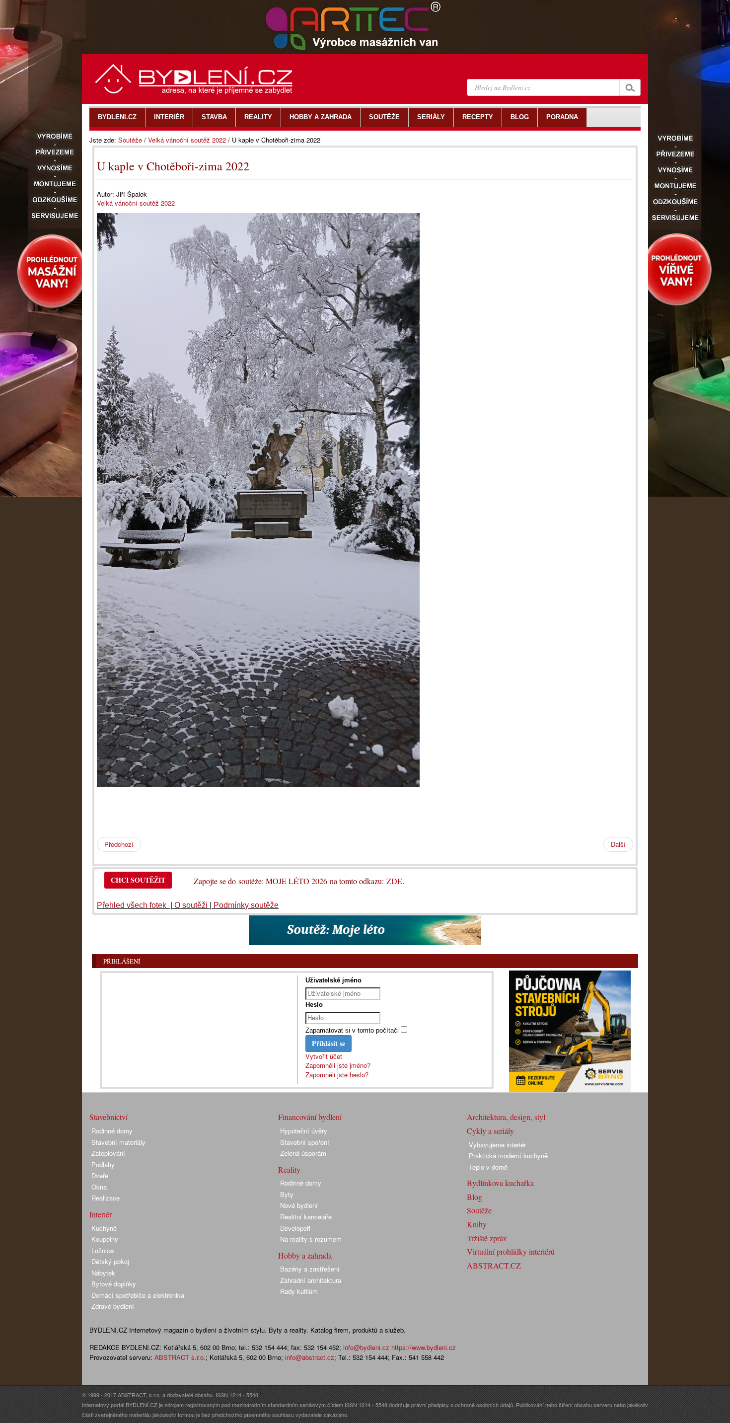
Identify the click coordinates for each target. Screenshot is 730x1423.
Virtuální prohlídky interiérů (511, 1251)
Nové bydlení (299, 1205)
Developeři (295, 1228)
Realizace (105, 1197)
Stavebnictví (108, 1117)
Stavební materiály (118, 1142)
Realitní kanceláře (306, 1216)
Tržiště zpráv (487, 1238)
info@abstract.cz (309, 1357)
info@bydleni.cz (366, 1347)
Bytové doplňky (113, 1283)
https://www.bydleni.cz (423, 1347)
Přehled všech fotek (132, 905)
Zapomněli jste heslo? (336, 1074)
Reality (289, 1169)
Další (618, 844)
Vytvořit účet (323, 1056)
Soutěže (130, 140)
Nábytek (103, 1272)
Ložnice (102, 1250)
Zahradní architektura (310, 1280)
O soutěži (191, 905)
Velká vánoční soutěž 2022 (187, 140)
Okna (99, 1187)
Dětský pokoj (110, 1261)
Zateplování (108, 1153)
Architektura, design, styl (506, 1117)
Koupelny (104, 1239)
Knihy (477, 1224)
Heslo (314, 1004)
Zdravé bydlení (112, 1306)
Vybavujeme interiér (497, 1144)
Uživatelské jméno (333, 980)
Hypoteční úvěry (303, 1130)
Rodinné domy (112, 1130)
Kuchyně (104, 1228)
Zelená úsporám (303, 1153)
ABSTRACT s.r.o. (180, 1357)
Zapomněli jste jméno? (337, 1065)
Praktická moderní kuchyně (508, 1155)
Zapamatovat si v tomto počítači (352, 1030)
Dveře (99, 1175)
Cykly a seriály (490, 1130)
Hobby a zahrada (305, 1255)
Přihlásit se (328, 1043)
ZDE (394, 881)
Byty (286, 1194)
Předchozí (119, 844)
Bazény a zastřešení (310, 1268)
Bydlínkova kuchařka (500, 1183)
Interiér (100, 1214)
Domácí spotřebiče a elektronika (137, 1295)
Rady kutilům (299, 1291)
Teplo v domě (488, 1167)
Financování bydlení (310, 1117)
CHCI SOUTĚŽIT (138, 880)
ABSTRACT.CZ (494, 1265)
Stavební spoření (304, 1142)
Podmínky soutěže (246, 905)
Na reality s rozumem (311, 1239)
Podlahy (103, 1164)
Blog (474, 1197)
